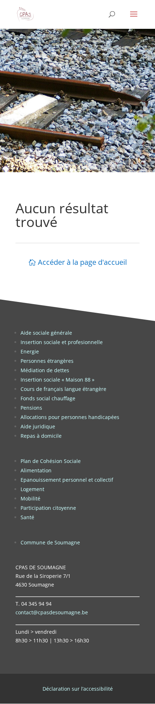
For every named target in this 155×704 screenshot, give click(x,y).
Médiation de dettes (45, 370)
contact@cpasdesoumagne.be (51, 612)
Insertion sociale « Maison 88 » (57, 379)
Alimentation (36, 470)
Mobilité (30, 498)
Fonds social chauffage (48, 398)
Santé (27, 517)
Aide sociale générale (46, 332)
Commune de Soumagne (50, 542)
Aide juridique (38, 426)
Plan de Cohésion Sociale (51, 461)
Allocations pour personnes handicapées (70, 417)
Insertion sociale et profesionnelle (62, 342)
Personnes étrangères (47, 360)
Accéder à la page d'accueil (82, 262)
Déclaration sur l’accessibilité (78, 688)
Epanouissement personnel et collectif (67, 479)
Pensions (31, 407)
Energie (30, 351)
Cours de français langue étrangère (63, 389)
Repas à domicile (41, 435)
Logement (32, 489)
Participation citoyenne (48, 507)
